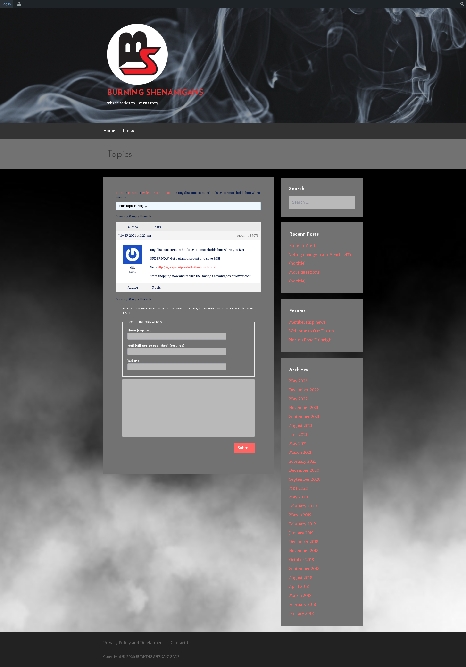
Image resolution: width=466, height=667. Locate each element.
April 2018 (299, 586)
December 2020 (304, 470)
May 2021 (298, 443)
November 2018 (304, 550)
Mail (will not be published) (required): (156, 345)
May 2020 (298, 497)
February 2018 (302, 604)
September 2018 (304, 568)
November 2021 (303, 407)
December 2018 (303, 541)
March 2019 (300, 515)
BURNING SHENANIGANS (155, 93)
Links (128, 130)
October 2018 (301, 559)
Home (109, 130)
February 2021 (302, 461)
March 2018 (300, 595)
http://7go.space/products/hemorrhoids (186, 267)
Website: (133, 361)
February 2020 (303, 506)
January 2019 (301, 532)
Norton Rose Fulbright (311, 339)
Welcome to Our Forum (158, 193)
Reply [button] (241, 235)
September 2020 (305, 479)
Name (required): (139, 330)
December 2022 (304, 389)
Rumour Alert (302, 245)
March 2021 (300, 452)
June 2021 (298, 434)
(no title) (297, 263)
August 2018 (300, 577)
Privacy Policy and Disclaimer (132, 642)
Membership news (307, 322)
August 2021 (300, 425)
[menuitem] (18, 4)
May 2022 (298, 398)
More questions (304, 272)
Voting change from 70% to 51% (320, 254)
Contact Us (181, 642)
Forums (133, 193)
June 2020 (298, 488)
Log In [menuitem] (6, 4)
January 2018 (301, 613)
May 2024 (298, 380)
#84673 (252, 235)
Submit (244, 447)
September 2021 (304, 416)
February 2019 (302, 524)
